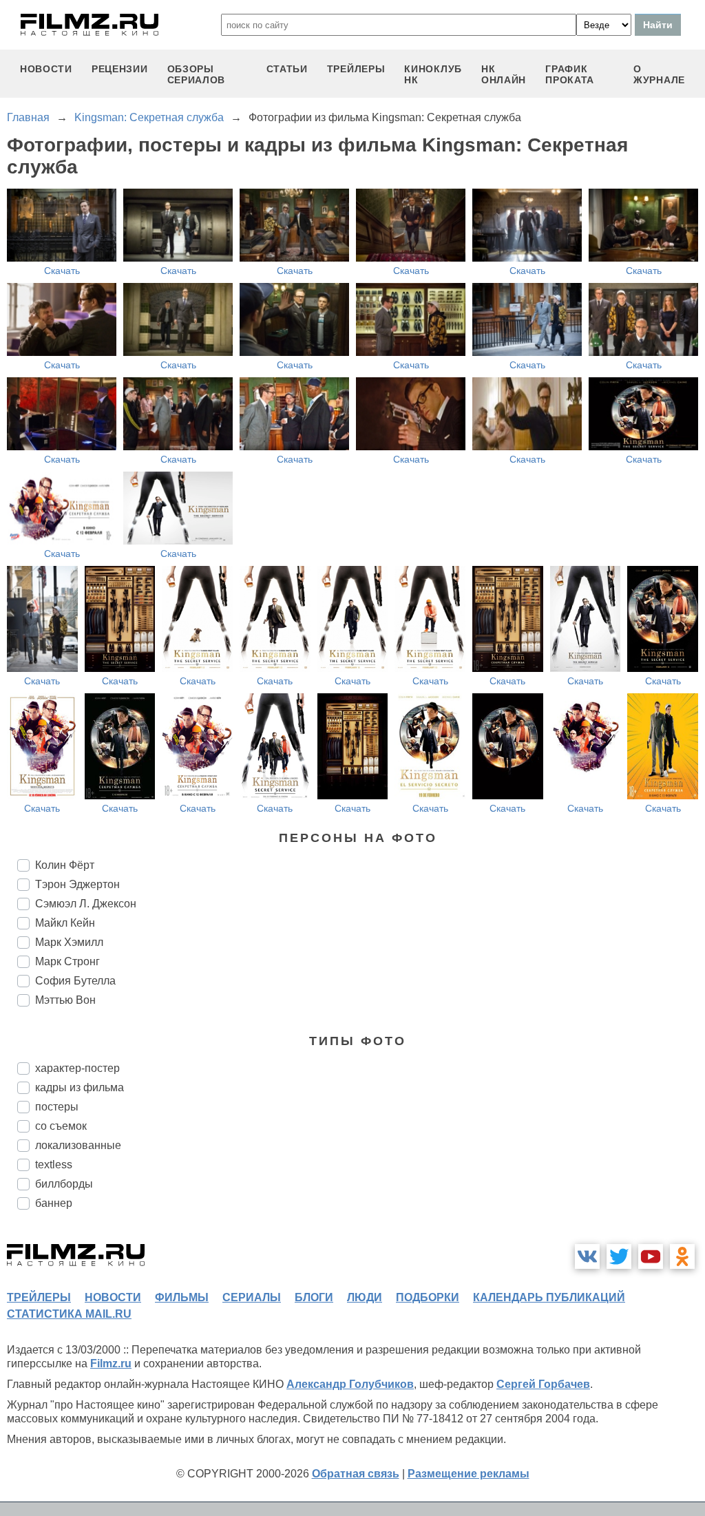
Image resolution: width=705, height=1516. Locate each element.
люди (364, 1297)
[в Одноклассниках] (682, 1256)
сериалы (251, 1297)
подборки (427, 1297)
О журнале (659, 74)
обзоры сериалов (196, 74)
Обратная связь (355, 1474)
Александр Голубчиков (350, 1384)
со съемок (61, 1126)
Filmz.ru (110, 1363)
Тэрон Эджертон (77, 884)
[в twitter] (619, 1256)
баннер (53, 1203)
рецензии (120, 68)
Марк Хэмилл (69, 942)
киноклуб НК (433, 74)
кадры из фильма (79, 1087)
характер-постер (77, 1068)
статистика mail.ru (69, 1314)
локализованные (78, 1145)
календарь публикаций (549, 1297)
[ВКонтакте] (587, 1256)
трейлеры (356, 68)
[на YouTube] (650, 1256)
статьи (287, 68)
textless (53, 1164)
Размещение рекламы (468, 1474)
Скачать (62, 270)
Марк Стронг (67, 961)
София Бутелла (75, 981)
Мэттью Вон (65, 1000)
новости (46, 68)
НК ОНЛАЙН (503, 74)
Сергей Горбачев (543, 1384)
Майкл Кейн (65, 923)
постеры (56, 1107)
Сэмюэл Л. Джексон (85, 903)
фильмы (182, 1297)
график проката (569, 74)
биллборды (64, 1184)
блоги (314, 1297)
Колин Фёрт (64, 865)
